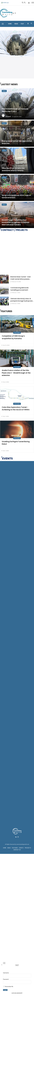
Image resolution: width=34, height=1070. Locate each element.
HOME (10, 24)
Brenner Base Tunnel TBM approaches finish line (17, 142)
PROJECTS (28, 848)
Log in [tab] (17, 965)
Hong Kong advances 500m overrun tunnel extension (16, 196)
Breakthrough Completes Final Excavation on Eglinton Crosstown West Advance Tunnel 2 (15, 222)
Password (6, 979)
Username (6, 973)
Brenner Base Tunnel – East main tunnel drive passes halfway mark (20, 278)
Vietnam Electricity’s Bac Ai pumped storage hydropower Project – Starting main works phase (21, 300)
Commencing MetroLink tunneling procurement (19, 289)
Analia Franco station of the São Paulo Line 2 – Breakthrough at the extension (16, 373)
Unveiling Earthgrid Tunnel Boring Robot (16, 442)
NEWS (16, 24)
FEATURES (15, 848)
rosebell (8, 116)
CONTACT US (17, 850)
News (4, 91)
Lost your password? (17, 993)
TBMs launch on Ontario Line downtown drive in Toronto (13, 169)
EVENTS (21, 848)
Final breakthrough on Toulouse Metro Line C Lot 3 (15, 110)
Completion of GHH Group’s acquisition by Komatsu (13, 337)
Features (17, 332)
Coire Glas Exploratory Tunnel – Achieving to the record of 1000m (15, 408)
